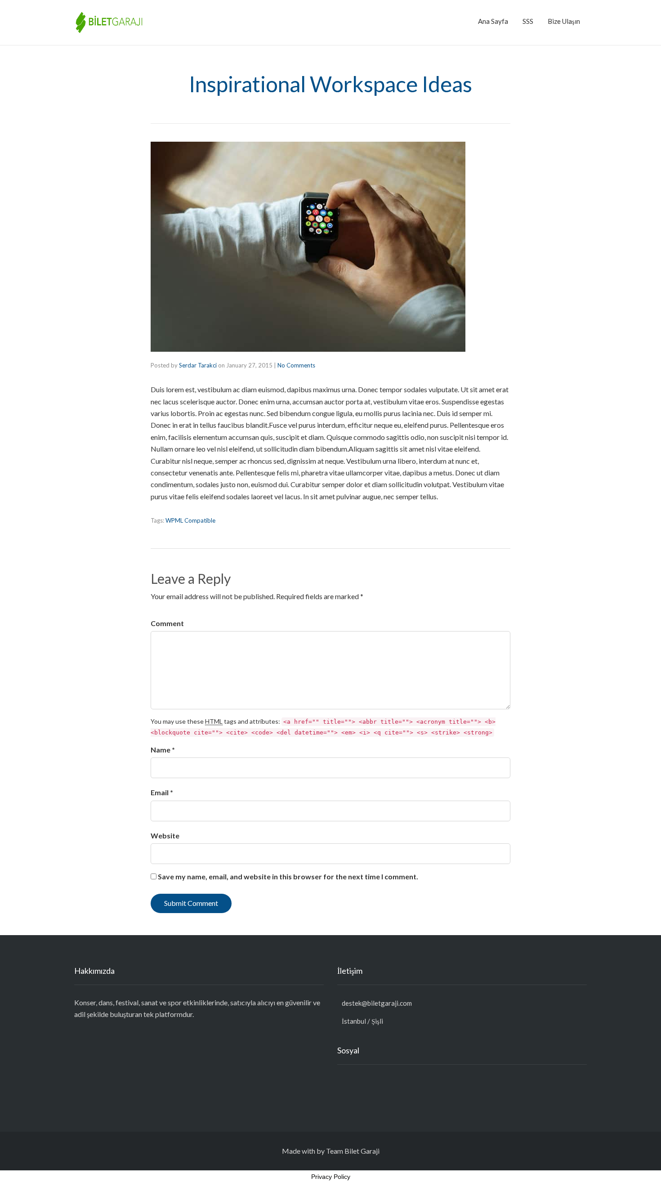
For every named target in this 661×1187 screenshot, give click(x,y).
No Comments (296, 365)
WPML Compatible (190, 520)
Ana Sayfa (493, 21)
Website (165, 835)
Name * (163, 749)
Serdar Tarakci (198, 365)
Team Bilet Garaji (353, 1151)
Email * (162, 792)
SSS (528, 21)
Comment (167, 623)
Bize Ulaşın (564, 21)
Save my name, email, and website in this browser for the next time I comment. (288, 876)
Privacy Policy (330, 1176)
